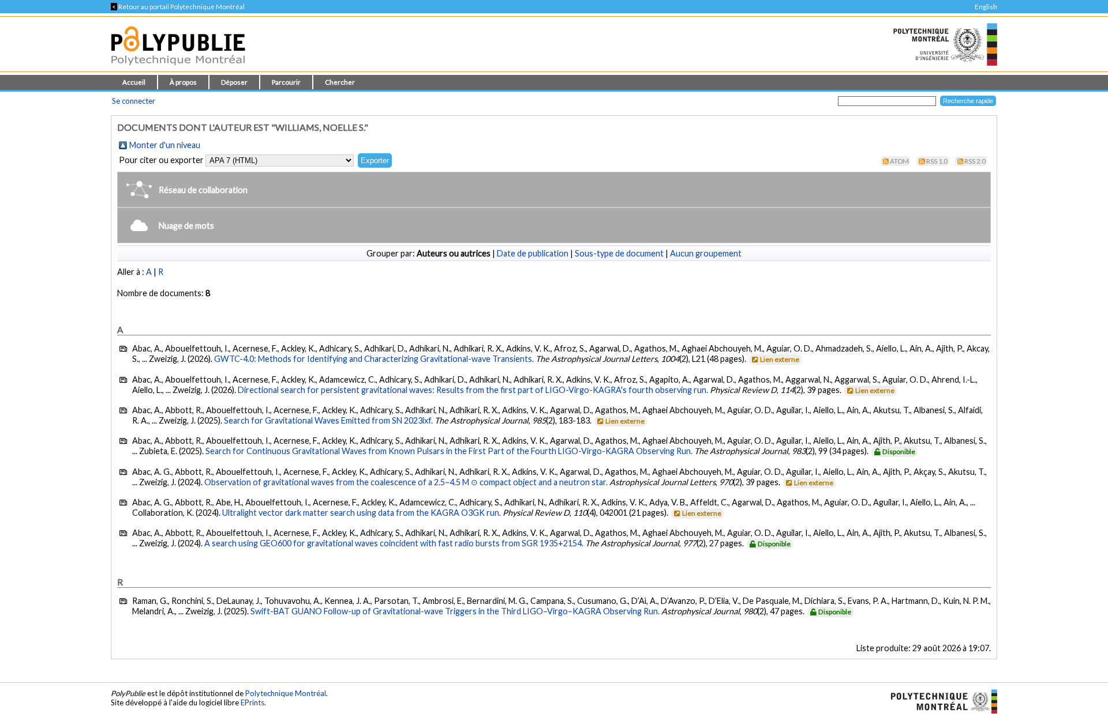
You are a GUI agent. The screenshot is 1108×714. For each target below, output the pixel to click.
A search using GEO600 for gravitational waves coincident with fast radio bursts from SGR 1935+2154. (393, 543)
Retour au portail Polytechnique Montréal (178, 6)
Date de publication (532, 253)
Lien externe (779, 359)
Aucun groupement (706, 253)
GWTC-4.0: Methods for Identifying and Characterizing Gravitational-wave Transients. (374, 359)
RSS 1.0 (937, 161)
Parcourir (286, 82)
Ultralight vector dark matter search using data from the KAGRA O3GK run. (361, 512)
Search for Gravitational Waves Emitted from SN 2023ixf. (328, 420)
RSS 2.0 (975, 161)
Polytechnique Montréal (285, 693)
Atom (899, 161)
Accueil (133, 82)
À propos (183, 82)
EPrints (252, 702)
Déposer (234, 82)
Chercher (340, 82)
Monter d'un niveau (164, 145)
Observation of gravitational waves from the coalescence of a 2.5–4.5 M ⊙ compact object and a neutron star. (406, 482)
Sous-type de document (619, 253)
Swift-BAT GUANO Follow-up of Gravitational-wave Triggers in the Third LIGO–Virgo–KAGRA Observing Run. (455, 611)
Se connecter (133, 100)
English (986, 6)
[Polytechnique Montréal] (939, 700)
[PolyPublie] (178, 68)
